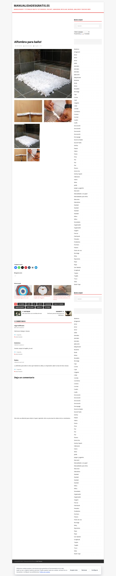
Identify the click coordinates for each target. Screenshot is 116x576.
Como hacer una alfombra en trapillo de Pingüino (42, 297)
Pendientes (77, 242)
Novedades (77, 222)
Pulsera (76, 247)
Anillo (75, 63)
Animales (76, 66)
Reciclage (76, 253)
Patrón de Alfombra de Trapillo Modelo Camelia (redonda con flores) (61, 297)
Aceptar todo (74, 570)
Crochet (76, 117)
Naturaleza (77, 202)
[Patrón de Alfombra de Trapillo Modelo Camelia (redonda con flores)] (62, 290)
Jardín (75, 185)
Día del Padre (77, 142)
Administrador (28, 46)
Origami (76, 230)
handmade (48, 304)
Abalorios (76, 49)
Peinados (76, 239)
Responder (19, 337)
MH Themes (39, 561)
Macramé (76, 191)
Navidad (76, 205)
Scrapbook (77, 270)
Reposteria (77, 259)
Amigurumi (77, 52)
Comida (76, 108)
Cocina (76, 97)
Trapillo (37, 46)
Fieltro (76, 151)
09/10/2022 (19, 46)
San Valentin (77, 267)
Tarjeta (76, 273)
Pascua (76, 233)
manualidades (20, 307)
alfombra (21, 304)
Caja (75, 94)
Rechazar (84, 570)
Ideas (75, 182)
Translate (87, 34)
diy (34, 304)
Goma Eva (77, 171)
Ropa (75, 262)
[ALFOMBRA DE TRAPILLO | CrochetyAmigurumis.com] (23, 290)
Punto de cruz (78, 250)
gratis (40, 304)
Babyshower (77, 77)
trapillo (39, 307)
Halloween (77, 177)
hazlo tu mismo (58, 304)
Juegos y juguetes (79, 188)
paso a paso (30, 307)
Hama (75, 179)
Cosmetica (77, 111)
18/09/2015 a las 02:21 (19, 345)
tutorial (47, 307)
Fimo (75, 157)
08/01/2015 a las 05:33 (19, 327)
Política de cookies (45, 572)
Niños (75, 216)
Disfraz (76, 145)
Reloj (75, 256)
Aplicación (77, 74)
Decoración (77, 126)
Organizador (77, 225)
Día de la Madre (78, 140)
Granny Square (78, 174)
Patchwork (77, 236)
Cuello (75, 123)
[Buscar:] (87, 26)
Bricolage (76, 91)
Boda (75, 83)
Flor (75, 159)
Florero (76, 168)
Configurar (95, 570)
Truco (75, 279)
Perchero (76, 245)
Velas (75, 281)
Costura (76, 114)
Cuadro (76, 120)
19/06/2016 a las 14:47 (19, 362)
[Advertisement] (43, 27)
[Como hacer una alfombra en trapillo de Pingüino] (43, 290)
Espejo (76, 148)
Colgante (76, 103)
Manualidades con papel (80, 194)
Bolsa (75, 86)
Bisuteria (76, 80)
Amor (75, 55)
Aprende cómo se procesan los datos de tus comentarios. (54, 418)
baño (28, 304)
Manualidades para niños (81, 196)
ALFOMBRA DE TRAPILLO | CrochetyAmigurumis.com (22, 297)
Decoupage (77, 137)
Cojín (75, 100)
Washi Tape (77, 284)
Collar (75, 106)
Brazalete (76, 89)
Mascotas (76, 199)
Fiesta (75, 154)
